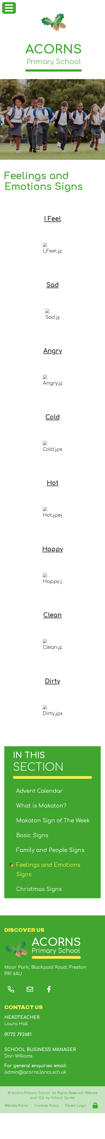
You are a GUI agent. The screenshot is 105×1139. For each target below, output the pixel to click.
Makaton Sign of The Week (53, 821)
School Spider (63, 1098)
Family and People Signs (50, 850)
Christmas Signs (39, 889)
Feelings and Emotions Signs (48, 870)
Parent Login (75, 1106)
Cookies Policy (46, 1106)
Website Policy (16, 1106)
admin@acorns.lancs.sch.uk (35, 1072)
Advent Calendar (39, 791)
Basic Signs (32, 835)
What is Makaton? (41, 806)
